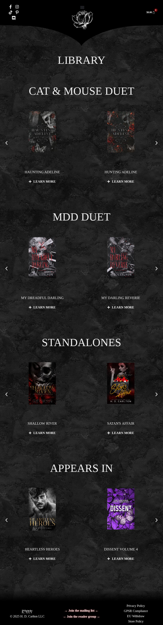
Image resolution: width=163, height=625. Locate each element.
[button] (82, 7)
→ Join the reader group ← (81, 616)
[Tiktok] (10, 12)
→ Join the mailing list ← (81, 610)
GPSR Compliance (136, 611)
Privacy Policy (136, 605)
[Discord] (13, 18)
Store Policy (136, 621)
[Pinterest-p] (17, 12)
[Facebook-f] (10, 7)
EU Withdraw (136, 616)
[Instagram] (17, 7)
